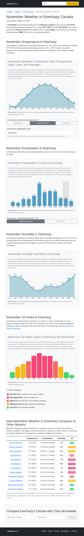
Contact (74, 531)
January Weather (15, 443)
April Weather (16, 455)
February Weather (16, 447)
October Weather (16, 480)
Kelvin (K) (66, 123)
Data (50, 531)
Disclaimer (65, 531)
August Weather (16, 472)
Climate (9, 12)
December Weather (15, 489)
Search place (73, 3)
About (44, 531)
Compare (72, 517)
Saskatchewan (28, 12)
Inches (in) (61, 221)
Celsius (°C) (18, 123)
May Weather (16, 459)
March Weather (16, 451)
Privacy (56, 531)
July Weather (16, 468)
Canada (17, 12)
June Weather (16, 464)
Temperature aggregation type (19, 129)
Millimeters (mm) (25, 221)
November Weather (15, 485)
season (12, 4)
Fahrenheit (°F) (42, 123)
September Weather (16, 476)
